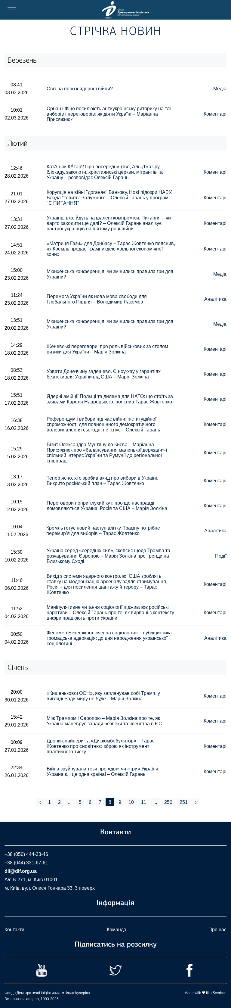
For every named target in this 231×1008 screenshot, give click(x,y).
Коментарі (215, 114)
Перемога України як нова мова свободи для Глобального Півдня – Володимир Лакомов (97, 299)
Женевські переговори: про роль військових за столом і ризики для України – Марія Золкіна (109, 349)
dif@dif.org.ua (21, 871)
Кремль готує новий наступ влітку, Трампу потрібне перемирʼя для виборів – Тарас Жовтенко (103, 530)
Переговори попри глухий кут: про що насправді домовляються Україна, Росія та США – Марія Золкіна (107, 505)
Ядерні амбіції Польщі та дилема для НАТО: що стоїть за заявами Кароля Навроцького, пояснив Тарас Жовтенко (110, 399)
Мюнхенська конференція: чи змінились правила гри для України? (110, 274)
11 (143, 802)
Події (220, 555)
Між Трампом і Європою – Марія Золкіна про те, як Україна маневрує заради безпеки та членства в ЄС (104, 721)
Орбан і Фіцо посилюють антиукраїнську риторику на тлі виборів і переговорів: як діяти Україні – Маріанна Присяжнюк (109, 114)
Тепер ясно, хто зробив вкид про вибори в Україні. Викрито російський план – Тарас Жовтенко (102, 480)
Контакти (14, 929)
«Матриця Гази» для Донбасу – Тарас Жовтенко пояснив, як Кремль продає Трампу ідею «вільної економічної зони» (111, 249)
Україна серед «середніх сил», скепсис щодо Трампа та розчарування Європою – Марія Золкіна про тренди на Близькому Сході (108, 556)
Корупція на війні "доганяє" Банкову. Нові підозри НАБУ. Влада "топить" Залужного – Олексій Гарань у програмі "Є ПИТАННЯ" (109, 198)
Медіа (219, 88)
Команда (116, 929)
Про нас (217, 929)
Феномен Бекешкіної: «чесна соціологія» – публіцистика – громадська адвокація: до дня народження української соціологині (111, 638)
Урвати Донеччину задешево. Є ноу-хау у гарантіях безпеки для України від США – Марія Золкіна (104, 374)
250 (168, 802)
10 (131, 802)
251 (184, 802)
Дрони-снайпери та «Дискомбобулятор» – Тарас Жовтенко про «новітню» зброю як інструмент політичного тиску (101, 746)
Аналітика (215, 299)
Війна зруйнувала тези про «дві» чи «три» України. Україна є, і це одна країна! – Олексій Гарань (103, 771)
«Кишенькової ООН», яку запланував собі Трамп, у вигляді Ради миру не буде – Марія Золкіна (103, 696)
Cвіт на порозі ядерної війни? (80, 88)
